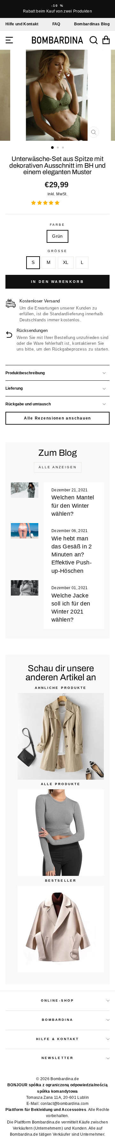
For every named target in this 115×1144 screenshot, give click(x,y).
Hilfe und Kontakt (22, 24)
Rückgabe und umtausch (28, 404)
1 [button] (52, 147)
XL (66, 262)
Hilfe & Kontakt (57, 1039)
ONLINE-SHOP (57, 1000)
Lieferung (14, 388)
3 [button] (63, 148)
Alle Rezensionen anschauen (57, 418)
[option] (57, 9)
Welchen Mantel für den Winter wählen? (72, 505)
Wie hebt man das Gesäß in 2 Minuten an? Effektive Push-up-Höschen (71, 554)
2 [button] (58, 148)
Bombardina (57, 1019)
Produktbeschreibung (25, 373)
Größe (57, 251)
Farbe (57, 224)
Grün (57, 236)
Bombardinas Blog (92, 24)
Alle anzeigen (58, 467)
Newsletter (57, 1058)
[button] (46, 202)
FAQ (56, 24)
